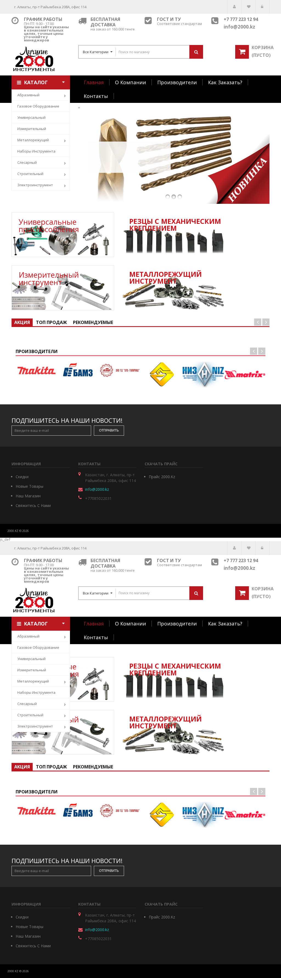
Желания (248, 7)
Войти (262, 7)
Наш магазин (28, 495)
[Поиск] (196, 52)
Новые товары (29, 486)
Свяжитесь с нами (33, 505)
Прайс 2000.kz (162, 476)
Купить (129, 161)
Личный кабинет (234, 7)
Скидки (22, 476)
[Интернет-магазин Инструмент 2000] (41, 59)
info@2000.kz (97, 489)
